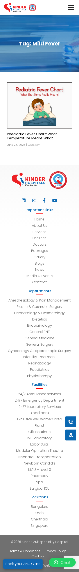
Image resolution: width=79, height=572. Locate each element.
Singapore (39, 525)
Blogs (39, 263)
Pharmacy (39, 475)
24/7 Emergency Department (39, 400)
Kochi (39, 512)
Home (39, 219)
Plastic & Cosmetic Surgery (39, 306)
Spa (39, 482)
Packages (39, 250)
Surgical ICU (40, 488)
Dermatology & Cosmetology (39, 312)
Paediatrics (39, 369)
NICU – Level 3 (39, 469)
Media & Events (40, 275)
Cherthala (39, 519)
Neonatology (39, 363)
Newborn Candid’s (39, 463)
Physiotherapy (39, 375)
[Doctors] (56, 434)
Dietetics (39, 319)
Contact (39, 282)
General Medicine (39, 338)
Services (39, 231)
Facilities (39, 238)
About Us (39, 225)
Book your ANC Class (22, 563)
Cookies (37, 556)
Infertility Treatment (39, 356)
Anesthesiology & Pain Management (39, 300)
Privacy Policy (55, 551)
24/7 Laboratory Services (39, 406)
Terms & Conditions (25, 551)
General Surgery (39, 344)
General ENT (39, 331)
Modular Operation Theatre (39, 450)
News (39, 269)
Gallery (39, 257)
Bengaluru (39, 506)
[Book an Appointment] (44, 421)
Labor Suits (39, 444)
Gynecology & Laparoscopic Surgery (39, 350)
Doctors (39, 244)
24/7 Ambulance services (39, 394)
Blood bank (39, 412)
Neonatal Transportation (39, 456)
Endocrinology (39, 325)
